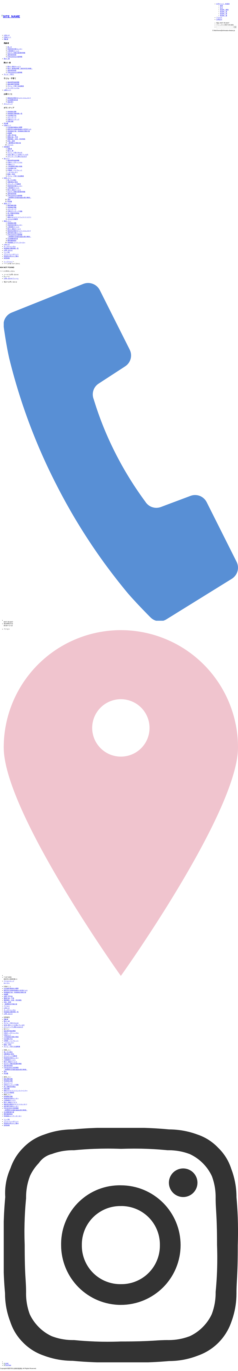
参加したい (7, 203)
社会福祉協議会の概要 (14, 127)
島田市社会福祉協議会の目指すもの (19, 129)
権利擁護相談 (11, 240)
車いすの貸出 (11, 180)
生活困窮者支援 (12, 100)
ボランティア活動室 (14, 184)
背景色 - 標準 (224, 10)
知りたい (7, 158)
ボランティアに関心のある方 (17, 156)
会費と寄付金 (11, 135)
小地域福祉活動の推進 (14, 166)
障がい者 (7, 58)
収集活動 (10, 121)
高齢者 (6, 39)
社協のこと (7, 37)
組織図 (9, 133)
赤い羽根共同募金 (13, 213)
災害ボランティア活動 (14, 211)
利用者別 (7, 147)
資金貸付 (10, 102)
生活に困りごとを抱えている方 (17, 154)
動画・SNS (11, 174)
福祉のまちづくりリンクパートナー (19, 217)
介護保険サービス (13, 51)
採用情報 (7, 258)
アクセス (219, 17)
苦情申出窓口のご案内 (11, 256)
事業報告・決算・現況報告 (16, 139)
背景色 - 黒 (223, 11)
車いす (9, 47)
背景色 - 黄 (223, 15)
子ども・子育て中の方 (14, 152)
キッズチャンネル (13, 88)
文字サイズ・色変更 (223, 4)
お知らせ (7, 35)
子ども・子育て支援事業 (15, 86)
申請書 (6, 123)
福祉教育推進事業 (13, 82)
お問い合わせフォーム (11, 278)
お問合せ (219, 19)
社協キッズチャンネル (14, 162)
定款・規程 (11, 141)
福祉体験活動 (11, 205)
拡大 (221, 8)
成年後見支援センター (14, 233)
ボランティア (8, 104)
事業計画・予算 (12, 137)
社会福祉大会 (11, 115)
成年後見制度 (11, 55)
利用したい (7, 178)
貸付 (8, 199)
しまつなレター (12, 172)
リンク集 (7, 252)
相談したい (7, 221)
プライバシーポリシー (11, 254)
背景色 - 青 (223, 13)
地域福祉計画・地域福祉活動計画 (18, 131)
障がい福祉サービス (14, 66)
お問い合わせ (8, 250)
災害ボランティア (13, 119)
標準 (221, 6)
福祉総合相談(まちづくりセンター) (19, 98)
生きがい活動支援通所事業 (16, 53)
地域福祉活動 (11, 111)
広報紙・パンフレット (14, 170)
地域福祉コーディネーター (16, 242)
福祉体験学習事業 (13, 84)
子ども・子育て (9, 74)
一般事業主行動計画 (14, 143)
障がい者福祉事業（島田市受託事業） (20, 68)
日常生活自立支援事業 (14, 57)
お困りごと (7, 90)
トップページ (8, 261)
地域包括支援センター (14, 49)
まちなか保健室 (12, 219)
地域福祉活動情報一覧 (14, 113)
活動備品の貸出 (12, 182)
